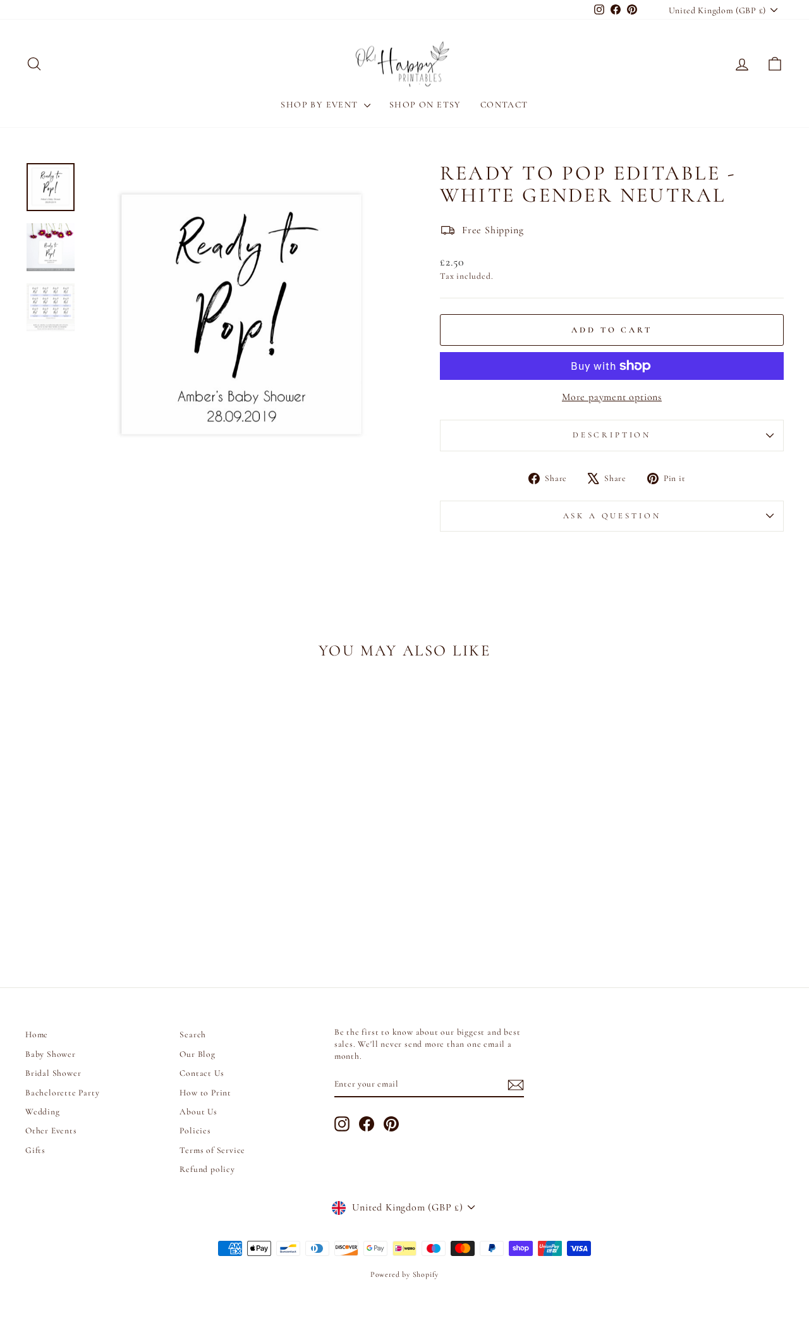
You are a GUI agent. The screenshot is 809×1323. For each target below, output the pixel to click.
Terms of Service (212, 1150)
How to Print (205, 1092)
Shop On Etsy (425, 104)
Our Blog (197, 1054)
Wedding (42, 1111)
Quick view (115, 856)
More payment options (612, 397)
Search (192, 1034)
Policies (194, 1130)
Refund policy (206, 1169)
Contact (504, 104)
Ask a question (612, 516)
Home (36, 1034)
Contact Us (201, 1073)
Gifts (35, 1150)
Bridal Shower (53, 1073)
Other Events (51, 1130)
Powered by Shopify (404, 1274)
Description (612, 435)
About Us (198, 1111)
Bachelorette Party (62, 1092)
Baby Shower (50, 1054)
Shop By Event (321, 104)
